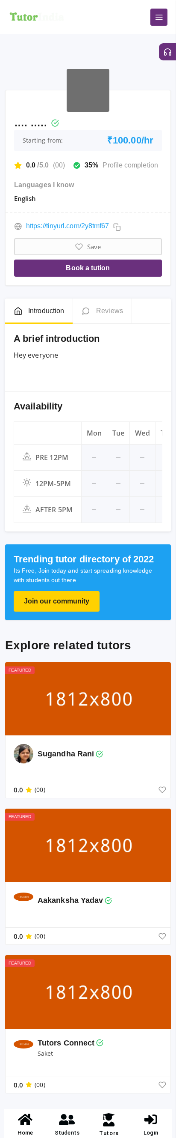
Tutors (109, 1133)
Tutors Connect (66, 1043)
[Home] (25, 1119)
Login (151, 1132)
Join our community (56, 601)
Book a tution (88, 268)
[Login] (150, 1119)
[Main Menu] (158, 17)
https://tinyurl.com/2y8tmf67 (67, 226)
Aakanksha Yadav (70, 900)
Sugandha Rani (66, 754)
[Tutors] (109, 1119)
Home (25, 1132)
